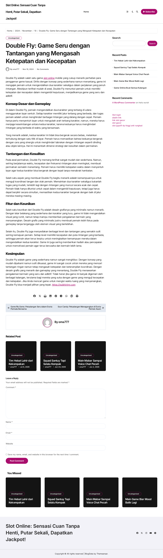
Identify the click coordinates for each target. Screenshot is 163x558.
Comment (11, 387)
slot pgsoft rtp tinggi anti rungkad (127, 125)
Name (9, 422)
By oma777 (14, 69)
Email (9, 433)
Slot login (116, 115)
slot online (49, 78)
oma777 (63, 322)
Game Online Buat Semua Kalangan (130, 88)
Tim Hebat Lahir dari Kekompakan (129, 60)
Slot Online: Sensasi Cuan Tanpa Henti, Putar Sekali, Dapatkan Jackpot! (25, 11)
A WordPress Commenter (123, 102)
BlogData (89, 554)
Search (116, 37)
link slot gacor (118, 120)
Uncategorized (13, 38)
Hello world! (144, 102)
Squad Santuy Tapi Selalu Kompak (130, 67)
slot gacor (116, 123)
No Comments (43, 69)
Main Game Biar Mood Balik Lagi (129, 81)
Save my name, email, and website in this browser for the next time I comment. (43, 454)
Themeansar (102, 554)
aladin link (116, 117)
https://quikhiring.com (64, 284)
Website (9, 443)
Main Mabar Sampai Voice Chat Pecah (131, 74)
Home (86, 11)
